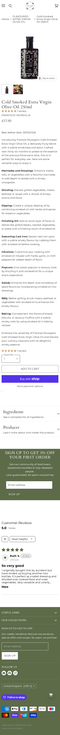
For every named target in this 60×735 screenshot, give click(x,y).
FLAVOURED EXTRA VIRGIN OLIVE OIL (22, 19)
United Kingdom (17, 686)
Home (5, 19)
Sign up (14, 494)
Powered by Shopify (12, 728)
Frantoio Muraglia (16, 115)
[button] (9, 111)
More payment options (30, 386)
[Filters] (5, 539)
